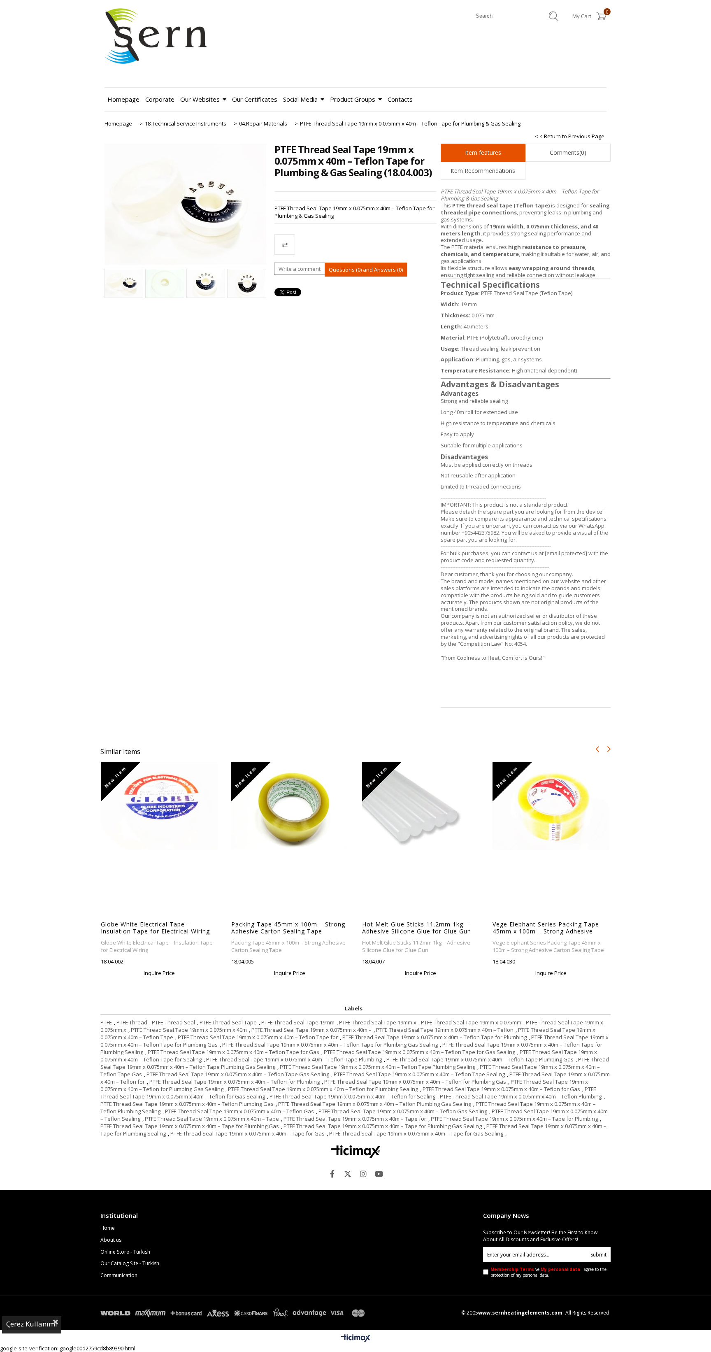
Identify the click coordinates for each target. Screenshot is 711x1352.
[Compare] (355, 244)
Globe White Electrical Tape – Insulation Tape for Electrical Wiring (155, 928)
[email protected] (566, 553)
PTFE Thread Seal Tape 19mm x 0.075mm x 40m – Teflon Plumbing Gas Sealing (374, 1104)
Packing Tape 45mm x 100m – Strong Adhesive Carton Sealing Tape (288, 928)
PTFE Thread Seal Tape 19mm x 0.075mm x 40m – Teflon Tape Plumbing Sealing (377, 1066)
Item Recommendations (483, 171)
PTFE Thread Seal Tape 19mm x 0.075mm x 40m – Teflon (445, 1029)
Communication (118, 1275)
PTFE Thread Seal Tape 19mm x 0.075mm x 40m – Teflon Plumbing (521, 1096)
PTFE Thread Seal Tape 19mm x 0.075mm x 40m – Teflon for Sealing (352, 1096)
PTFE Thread (131, 1022)
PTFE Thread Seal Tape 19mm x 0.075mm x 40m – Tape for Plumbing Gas (189, 1126)
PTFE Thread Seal (173, 1022)
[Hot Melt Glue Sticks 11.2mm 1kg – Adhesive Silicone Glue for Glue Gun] (420, 805)
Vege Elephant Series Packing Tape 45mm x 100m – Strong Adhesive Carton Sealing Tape (546, 928)
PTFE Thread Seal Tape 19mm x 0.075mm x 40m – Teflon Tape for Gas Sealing (419, 1052)
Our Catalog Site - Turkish (129, 1263)
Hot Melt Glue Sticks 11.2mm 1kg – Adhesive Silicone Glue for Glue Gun (416, 928)
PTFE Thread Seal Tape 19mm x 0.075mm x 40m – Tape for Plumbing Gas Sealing (382, 1126)
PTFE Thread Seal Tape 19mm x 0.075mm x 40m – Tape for (354, 1118)
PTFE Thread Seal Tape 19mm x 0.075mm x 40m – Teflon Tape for (258, 1037)
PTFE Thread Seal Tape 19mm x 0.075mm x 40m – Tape (212, 1118)
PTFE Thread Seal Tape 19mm (298, 1022)
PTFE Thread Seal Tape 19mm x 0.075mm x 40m (189, 1029)
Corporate (159, 99)
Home (107, 1228)
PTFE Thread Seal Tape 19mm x (377, 1022)
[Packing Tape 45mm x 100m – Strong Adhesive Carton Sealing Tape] (290, 806)
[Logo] (355, 1151)
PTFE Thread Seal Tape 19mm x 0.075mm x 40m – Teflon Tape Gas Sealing (237, 1074)
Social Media (300, 99)
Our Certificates (254, 99)
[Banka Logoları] (234, 1313)
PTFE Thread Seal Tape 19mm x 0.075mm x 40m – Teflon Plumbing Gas (187, 1104)
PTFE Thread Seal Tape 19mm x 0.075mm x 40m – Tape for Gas (247, 1133)
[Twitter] (348, 1174)
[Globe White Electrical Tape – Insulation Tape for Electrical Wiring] (159, 806)
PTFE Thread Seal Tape (228, 1022)
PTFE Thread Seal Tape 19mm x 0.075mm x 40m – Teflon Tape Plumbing (294, 1059)
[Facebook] (332, 1174)
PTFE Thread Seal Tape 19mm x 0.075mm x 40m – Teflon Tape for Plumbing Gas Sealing (330, 1044)
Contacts (400, 99)
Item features (483, 152)
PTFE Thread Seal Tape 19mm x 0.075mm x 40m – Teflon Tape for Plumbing (434, 1037)
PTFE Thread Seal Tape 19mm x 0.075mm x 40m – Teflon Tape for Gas (233, 1052)
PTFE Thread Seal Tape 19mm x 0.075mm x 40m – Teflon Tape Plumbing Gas (480, 1059)
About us (110, 1240)
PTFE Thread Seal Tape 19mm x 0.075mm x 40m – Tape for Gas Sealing (416, 1133)
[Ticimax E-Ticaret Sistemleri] (355, 1338)
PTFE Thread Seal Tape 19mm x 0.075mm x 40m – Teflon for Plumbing (234, 1081)
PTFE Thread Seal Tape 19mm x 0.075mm (471, 1022)
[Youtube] (379, 1174)
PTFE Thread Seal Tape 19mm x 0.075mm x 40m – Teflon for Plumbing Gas (415, 1081)
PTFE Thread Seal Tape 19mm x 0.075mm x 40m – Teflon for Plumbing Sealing (323, 1089)
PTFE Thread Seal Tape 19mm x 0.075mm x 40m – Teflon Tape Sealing (419, 1074)
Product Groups (352, 99)
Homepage (123, 99)
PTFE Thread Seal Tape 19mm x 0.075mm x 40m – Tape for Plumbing (514, 1118)
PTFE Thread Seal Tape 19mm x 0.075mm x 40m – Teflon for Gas (501, 1089)
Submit (598, 1254)
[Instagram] (363, 1174)
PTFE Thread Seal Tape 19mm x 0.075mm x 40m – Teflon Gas (239, 1111)
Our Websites (200, 99)
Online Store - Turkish (125, 1252)
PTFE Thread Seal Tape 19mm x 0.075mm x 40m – (311, 1029)
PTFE (106, 1022)
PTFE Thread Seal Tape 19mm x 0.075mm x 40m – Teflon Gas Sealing (402, 1111)
